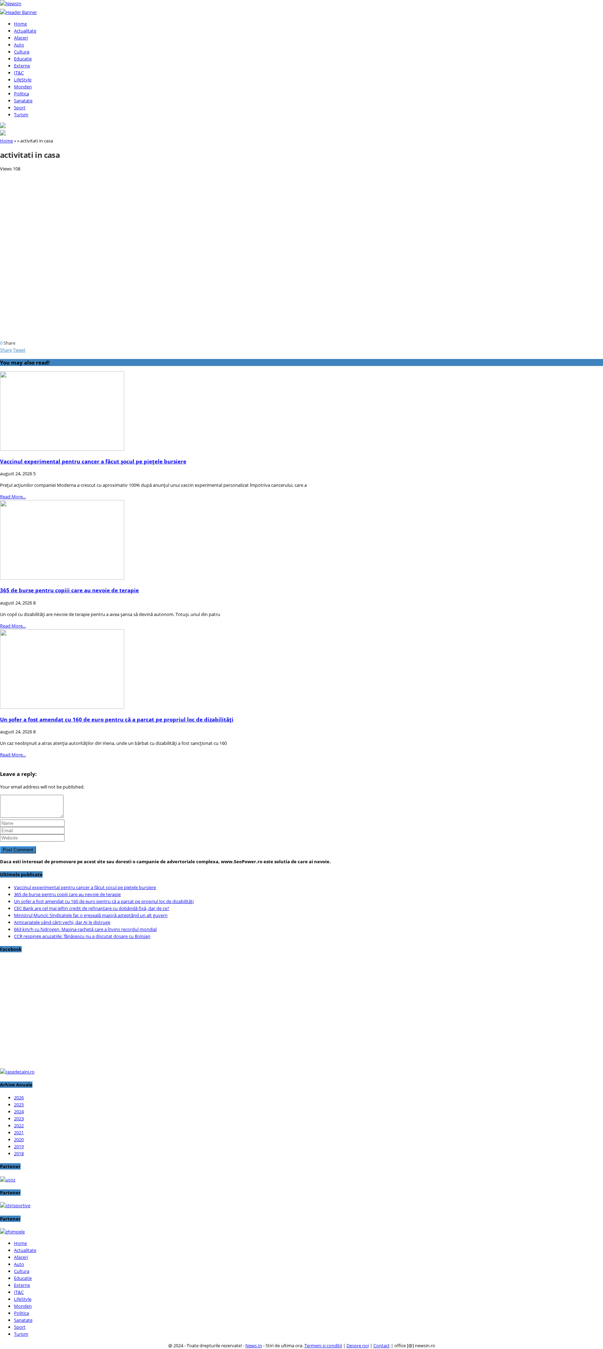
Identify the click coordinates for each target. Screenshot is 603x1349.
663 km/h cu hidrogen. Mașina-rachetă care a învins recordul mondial (85, 929)
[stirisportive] (15, 1205)
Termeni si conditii (323, 1345)
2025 (19, 1104)
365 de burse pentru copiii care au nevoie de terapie (69, 590)
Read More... (13, 496)
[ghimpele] (12, 1232)
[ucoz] (7, 1179)
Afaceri (21, 38)
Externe (22, 66)
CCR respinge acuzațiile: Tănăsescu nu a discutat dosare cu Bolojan (82, 936)
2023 (19, 1118)
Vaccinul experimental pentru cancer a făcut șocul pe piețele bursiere (93, 461)
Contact (381, 1345)
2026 (19, 1097)
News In (253, 1345)
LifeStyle (22, 79)
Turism (21, 114)
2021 (19, 1132)
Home (20, 24)
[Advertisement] (209, 221)
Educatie (23, 59)
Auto (19, 45)
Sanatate (23, 100)
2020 (19, 1139)
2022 (19, 1125)
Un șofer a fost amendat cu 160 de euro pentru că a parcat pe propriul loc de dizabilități (116, 719)
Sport (19, 107)
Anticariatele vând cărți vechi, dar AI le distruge (62, 922)
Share (6, 350)
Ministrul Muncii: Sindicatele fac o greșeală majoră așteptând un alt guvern (91, 915)
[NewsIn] (10, 3)
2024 (19, 1111)
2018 (19, 1153)
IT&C (19, 72)
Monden (23, 86)
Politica (21, 93)
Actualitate (25, 31)
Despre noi (358, 1345)
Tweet (19, 350)
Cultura (21, 52)
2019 (19, 1146)
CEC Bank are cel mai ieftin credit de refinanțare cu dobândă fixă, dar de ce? (91, 908)
